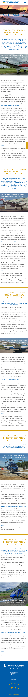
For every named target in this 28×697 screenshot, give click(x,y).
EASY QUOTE (14, 683)
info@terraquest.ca (14, 678)
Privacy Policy (13, 679)
